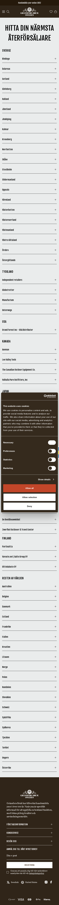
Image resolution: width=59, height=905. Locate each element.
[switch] (52, 451)
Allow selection (29, 497)
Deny (29, 506)
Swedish (15, 882)
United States (31, 882)
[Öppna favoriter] (51, 11)
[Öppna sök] (7, 11)
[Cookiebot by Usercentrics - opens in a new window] (44, 396)
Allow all (29, 488)
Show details (44, 479)
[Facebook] (51, 882)
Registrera (29, 865)
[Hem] (29, 11)
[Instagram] (46, 882)
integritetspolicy (36, 873)
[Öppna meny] (3, 11)
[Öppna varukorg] (55, 11)
